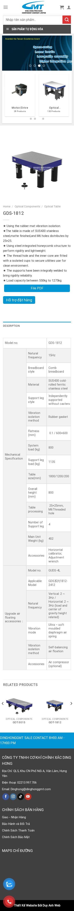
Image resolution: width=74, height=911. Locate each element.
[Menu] (5, 7)
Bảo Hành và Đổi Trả (16, 824)
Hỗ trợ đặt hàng (19, 300)
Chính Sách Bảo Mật (16, 837)
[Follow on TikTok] (20, 796)
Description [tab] (11, 325)
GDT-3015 (19, 722)
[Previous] (5, 96)
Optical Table (52, 206)
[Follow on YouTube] (28, 796)
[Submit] (66, 19)
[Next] (69, 96)
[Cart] (62, 7)
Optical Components (27, 206)
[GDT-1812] (55, 704)
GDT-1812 (55, 722)
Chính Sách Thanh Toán (18, 830)
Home (6, 206)
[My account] (69, 7)
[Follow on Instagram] (13, 796)
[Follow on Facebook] (5, 796)
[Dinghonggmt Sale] (34, 7)
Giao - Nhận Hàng (14, 817)
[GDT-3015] (19, 704)
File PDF (37, 288)
